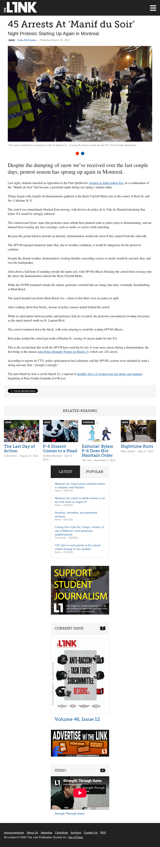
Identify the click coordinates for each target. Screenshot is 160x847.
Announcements (14, 832)
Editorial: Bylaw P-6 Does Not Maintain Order (97, 451)
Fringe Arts (60, 537)
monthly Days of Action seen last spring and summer (109, 374)
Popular (94, 472)
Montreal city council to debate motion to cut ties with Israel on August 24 (80, 500)
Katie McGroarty (27, 40)
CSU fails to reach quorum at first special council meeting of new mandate (77, 547)
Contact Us (91, 832)
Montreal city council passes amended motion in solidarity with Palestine (80, 485)
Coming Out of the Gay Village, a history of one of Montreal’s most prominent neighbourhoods (79, 530)
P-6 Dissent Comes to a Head (60, 448)
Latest (65, 472)
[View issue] (80, 713)
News (58, 490)
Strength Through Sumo (69, 813)
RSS (103, 832)
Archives (76, 832)
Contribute (61, 832)
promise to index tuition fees (106, 183)
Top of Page (75, 837)
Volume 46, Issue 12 (77, 719)
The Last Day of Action (19, 448)
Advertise (46, 832)
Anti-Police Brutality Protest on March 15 (63, 351)
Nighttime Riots (137, 446)
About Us (32, 832)
